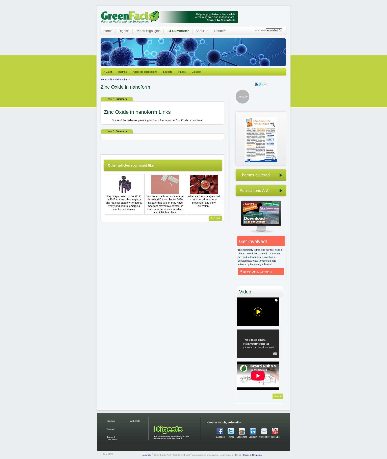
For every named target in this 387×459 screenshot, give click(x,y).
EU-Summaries (177, 31)
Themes (122, 71)
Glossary (196, 71)
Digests (124, 31)
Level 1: (116, 99)
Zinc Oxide (116, 79)
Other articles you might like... (132, 165)
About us (202, 31)
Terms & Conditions (112, 438)
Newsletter (264, 437)
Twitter (231, 437)
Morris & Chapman (252, 455)
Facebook (220, 437)
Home (108, 31)
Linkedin (253, 437)
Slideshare (242, 437)
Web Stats (135, 421)
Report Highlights (147, 31)
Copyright (146, 455)
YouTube (275, 437)
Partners (220, 31)
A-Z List (108, 71)
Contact (110, 429)
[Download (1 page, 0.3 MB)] (256, 161)
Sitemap (111, 421)
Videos (182, 71)
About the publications (145, 71)
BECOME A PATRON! (258, 272)
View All (278, 396)
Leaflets (167, 71)
